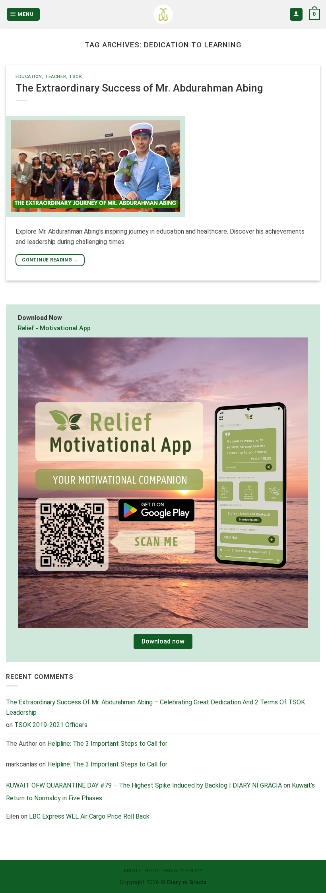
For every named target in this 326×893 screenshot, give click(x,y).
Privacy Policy (183, 871)
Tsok (75, 76)
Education (29, 76)
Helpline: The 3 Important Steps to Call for (107, 743)
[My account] (296, 14)
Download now (163, 641)
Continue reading (50, 260)
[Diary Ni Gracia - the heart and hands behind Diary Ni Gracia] (163, 14)
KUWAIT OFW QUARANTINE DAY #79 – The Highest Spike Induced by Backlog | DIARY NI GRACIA (144, 785)
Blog (152, 871)
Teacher (55, 76)
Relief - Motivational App (54, 327)
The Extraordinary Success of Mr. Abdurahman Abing (139, 88)
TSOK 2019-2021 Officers (50, 725)
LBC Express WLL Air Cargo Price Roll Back (89, 816)
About (132, 871)
